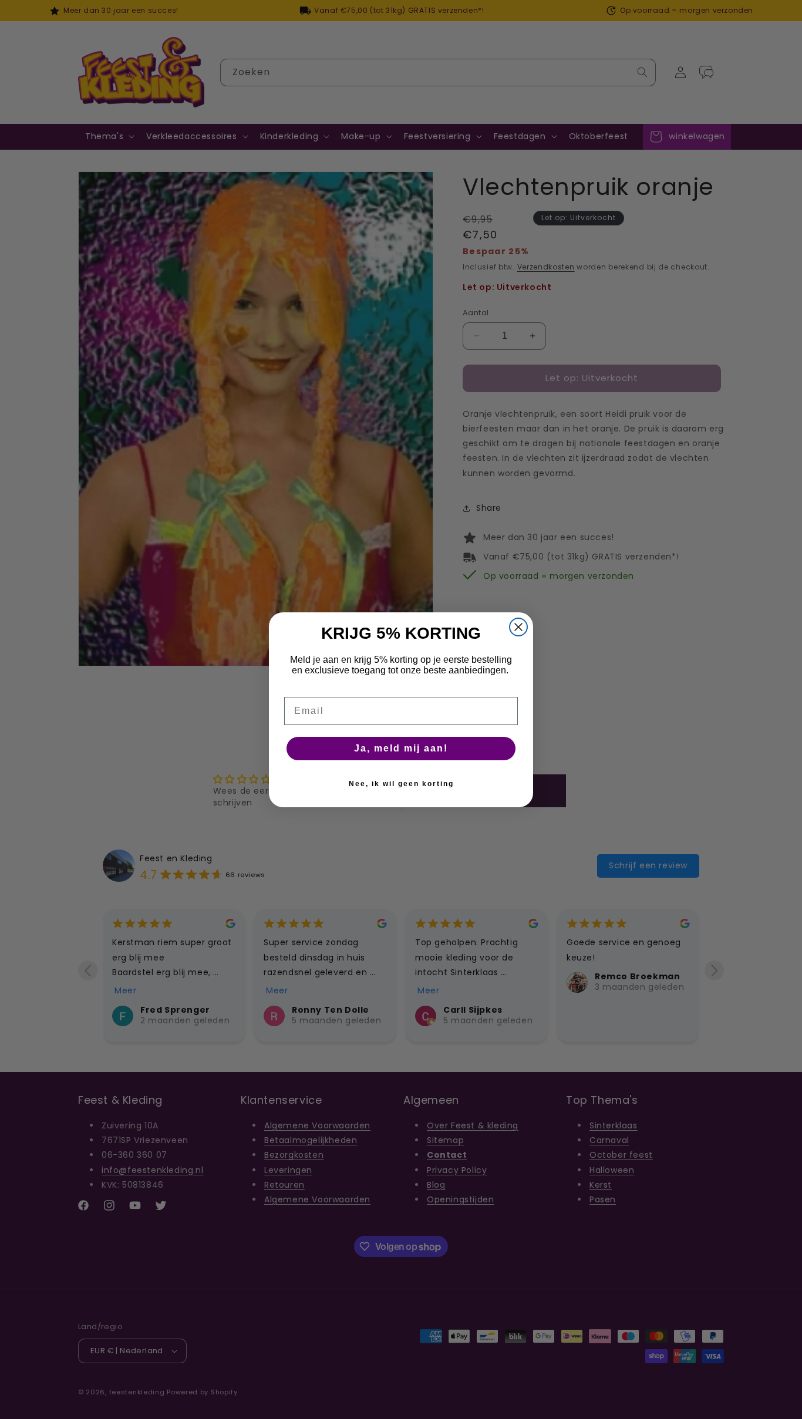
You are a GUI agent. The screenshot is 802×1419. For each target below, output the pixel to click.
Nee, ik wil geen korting (401, 784)
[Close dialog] (518, 627)
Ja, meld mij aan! (401, 748)
